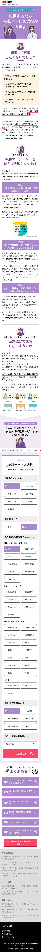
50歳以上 (11, 509)
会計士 (10, 673)
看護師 (10, 650)
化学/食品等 (12, 599)
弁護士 (27, 665)
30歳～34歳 (12, 494)
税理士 (27, 673)
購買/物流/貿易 (30, 572)
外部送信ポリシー (8, 934)
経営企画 (11, 572)
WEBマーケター (13, 579)
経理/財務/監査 (30, 564)
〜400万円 (28, 711)
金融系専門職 (12, 627)
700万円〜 (28, 726)
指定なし (11, 711)
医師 (26, 658)
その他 (10, 693)
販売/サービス (29, 549)
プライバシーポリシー (9, 937)
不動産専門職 (29, 627)
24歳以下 (11, 486)
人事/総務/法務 (13, 564)
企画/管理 (28, 556)
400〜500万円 (13, 718)
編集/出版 (11, 615)
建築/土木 (28, 599)
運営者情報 (6, 931)
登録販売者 (12, 665)
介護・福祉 (12, 642)
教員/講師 (28, 685)
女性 (26, 527)
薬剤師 (10, 658)
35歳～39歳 (29, 494)
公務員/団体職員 (13, 685)
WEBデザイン (29, 607)
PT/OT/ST (28, 650)
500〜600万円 (29, 718)
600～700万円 (13, 726)
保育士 (27, 642)
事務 (9, 549)
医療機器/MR (29, 635)
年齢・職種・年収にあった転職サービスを (20, 842)
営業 (9, 556)
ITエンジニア (12, 607)
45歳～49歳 (29, 501)
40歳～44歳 (12, 501)
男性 (9, 527)
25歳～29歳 (29, 486)
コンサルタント (13, 635)
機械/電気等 (29, 592)
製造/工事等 (12, 592)
